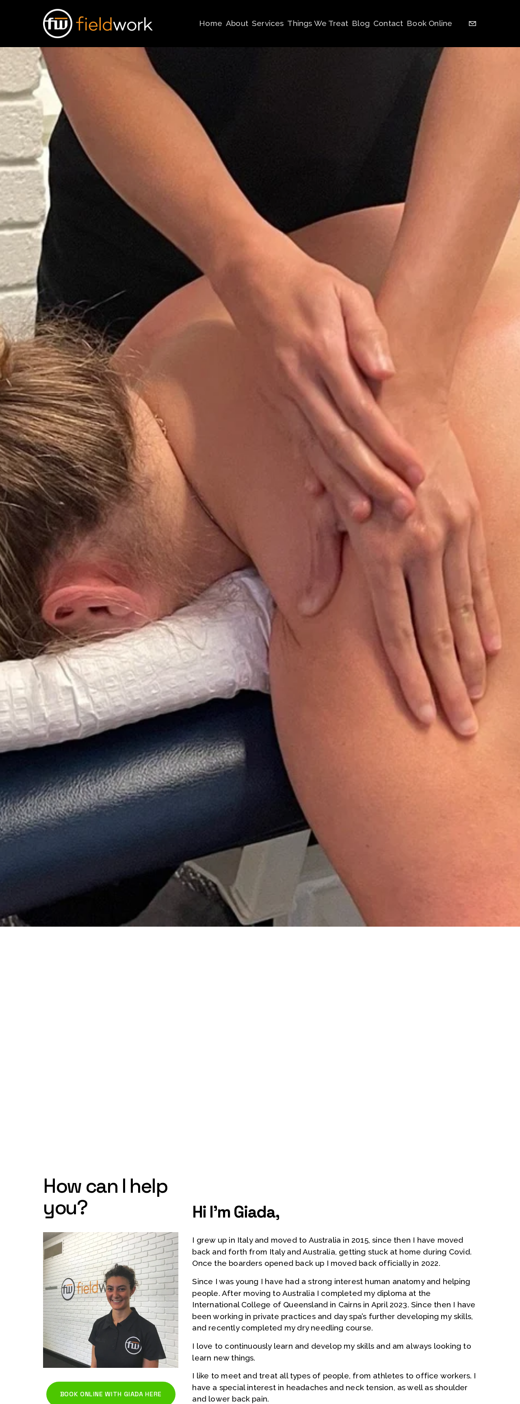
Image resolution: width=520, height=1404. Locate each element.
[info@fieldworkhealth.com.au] (472, 23)
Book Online (429, 23)
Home (210, 23)
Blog (361, 23)
